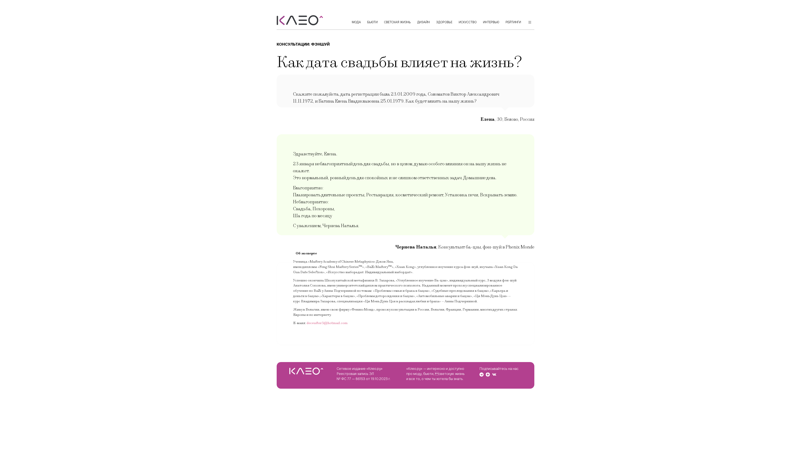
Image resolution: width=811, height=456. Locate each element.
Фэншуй (320, 44)
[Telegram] (481, 374)
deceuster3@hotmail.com (327, 323)
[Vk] (494, 374)
